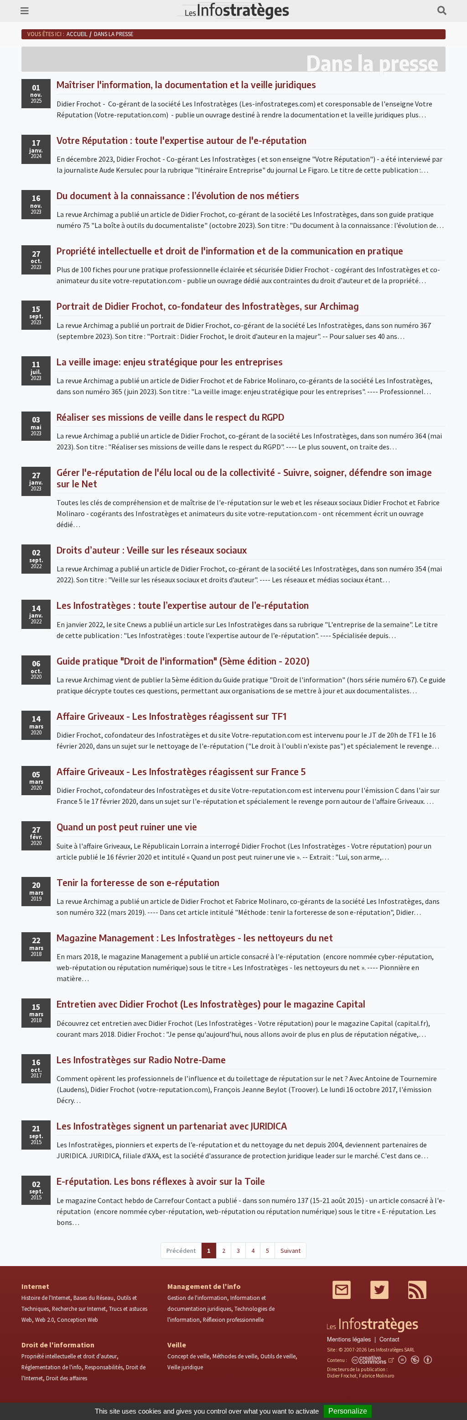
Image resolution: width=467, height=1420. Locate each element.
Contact (389, 1339)
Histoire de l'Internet (45, 1297)
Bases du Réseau (93, 1297)
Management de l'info (204, 1286)
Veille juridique (185, 1367)
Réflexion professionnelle (233, 1319)
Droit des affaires (66, 1378)
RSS (417, 1290)
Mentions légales (349, 1339)
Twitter (379, 1290)
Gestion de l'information (197, 1297)
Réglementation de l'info (51, 1367)
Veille (176, 1344)
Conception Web (77, 1319)
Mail (341, 1290)
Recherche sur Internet (79, 1308)
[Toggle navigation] (25, 10)
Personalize (347, 1411)
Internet (35, 1286)
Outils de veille (278, 1356)
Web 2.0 (44, 1319)
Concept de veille (188, 1356)
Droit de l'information (57, 1344)
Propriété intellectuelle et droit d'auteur (69, 1356)
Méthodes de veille (235, 1356)
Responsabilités (104, 1367)
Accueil (77, 33)
